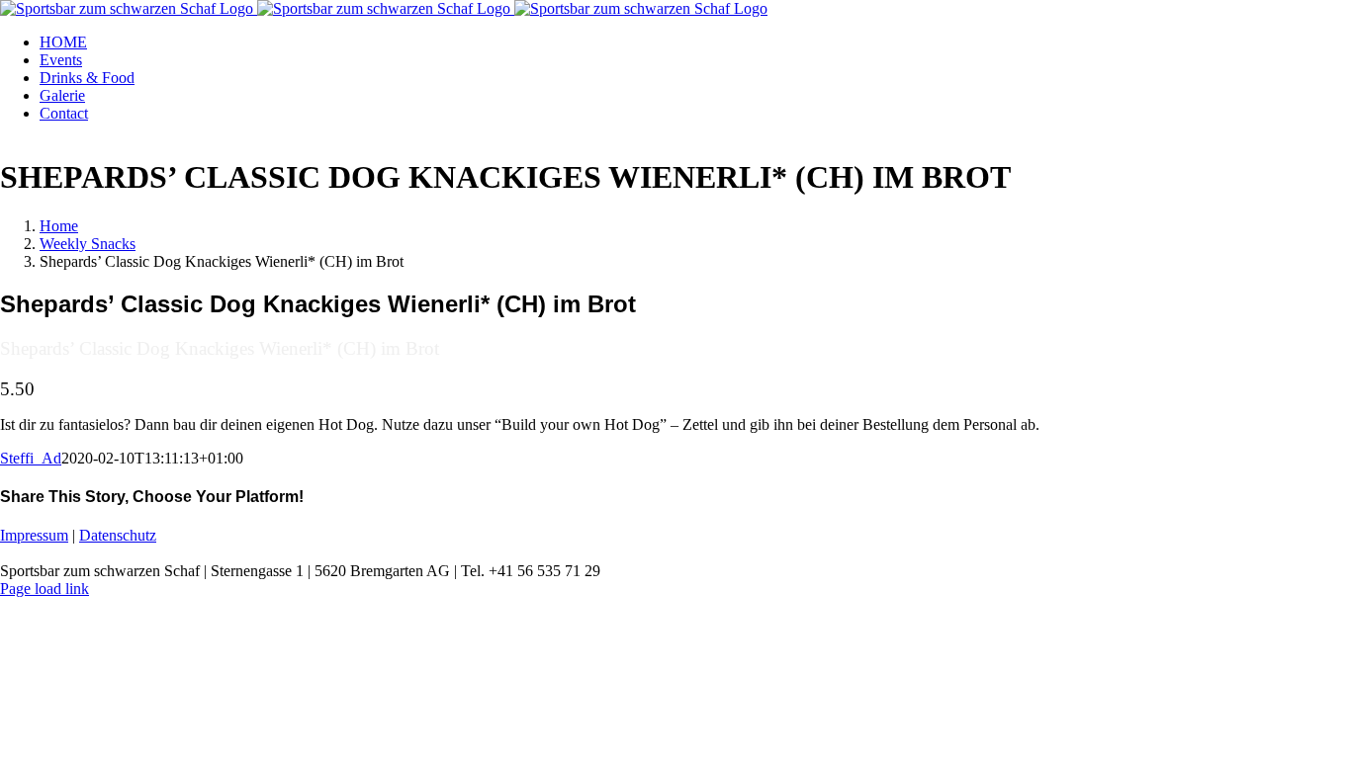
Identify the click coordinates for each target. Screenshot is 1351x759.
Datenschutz (117, 535)
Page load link (44, 588)
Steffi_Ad (30, 458)
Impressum (34, 535)
